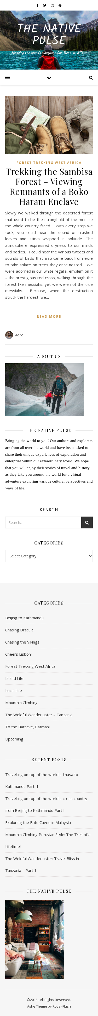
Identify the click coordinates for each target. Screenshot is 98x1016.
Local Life (13, 690)
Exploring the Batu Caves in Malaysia (38, 822)
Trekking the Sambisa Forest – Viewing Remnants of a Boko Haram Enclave (49, 186)
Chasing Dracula (19, 629)
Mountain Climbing (21, 702)
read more (49, 316)
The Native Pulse (49, 35)
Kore (19, 334)
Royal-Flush (62, 1006)
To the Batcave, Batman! (27, 726)
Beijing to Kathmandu (24, 617)
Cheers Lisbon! (18, 654)
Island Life (14, 678)
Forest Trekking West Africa (49, 162)
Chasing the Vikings (22, 642)
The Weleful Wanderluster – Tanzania (38, 714)
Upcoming (14, 739)
